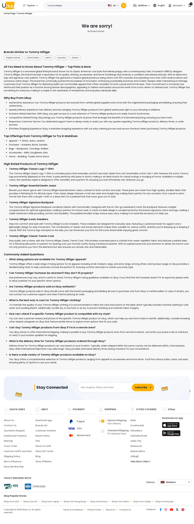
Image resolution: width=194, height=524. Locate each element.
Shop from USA (11, 501)
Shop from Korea (98, 501)
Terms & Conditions (73, 509)
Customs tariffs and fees (18, 451)
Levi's (48, 57)
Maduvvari (136, 446)
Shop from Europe (165, 501)
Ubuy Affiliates (43, 461)
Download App (43, 420)
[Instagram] (166, 509)
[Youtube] (172, 509)
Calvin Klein (33, 57)
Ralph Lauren (13, 57)
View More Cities (139, 461)
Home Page (9, 13)
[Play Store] (171, 434)
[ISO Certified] (34, 486)
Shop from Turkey (142, 501)
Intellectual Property (15, 435)
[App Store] (171, 426)
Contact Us (10, 425)
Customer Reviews (45, 430)
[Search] (123, 5)
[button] (141, 5)
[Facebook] (161, 509)
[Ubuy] (8, 5)
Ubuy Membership (14, 466)
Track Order (10, 446)
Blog (37, 456)
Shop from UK (30, 501)
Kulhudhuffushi (138, 435)
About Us (9, 420)
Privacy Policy (94, 509)
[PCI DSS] (11, 486)
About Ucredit (43, 446)
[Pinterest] (183, 509)
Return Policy (42, 435)
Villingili (134, 456)
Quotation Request (14, 430)
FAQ (37, 440)
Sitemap (8, 440)
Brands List (41, 425)
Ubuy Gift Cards (44, 451)
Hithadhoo (136, 430)
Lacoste (61, 57)
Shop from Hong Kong (75, 501)
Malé (133, 420)
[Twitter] (177, 509)
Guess (75, 57)
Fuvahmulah (137, 425)
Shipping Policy (12, 456)
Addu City (135, 440)
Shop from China (120, 501)
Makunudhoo (137, 451)
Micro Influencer (13, 461)
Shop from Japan (50, 501)
